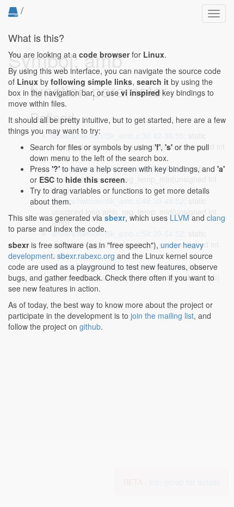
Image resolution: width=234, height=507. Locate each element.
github (90, 326)
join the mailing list (162, 315)
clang (216, 217)
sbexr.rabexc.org (86, 255)
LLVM (179, 217)
